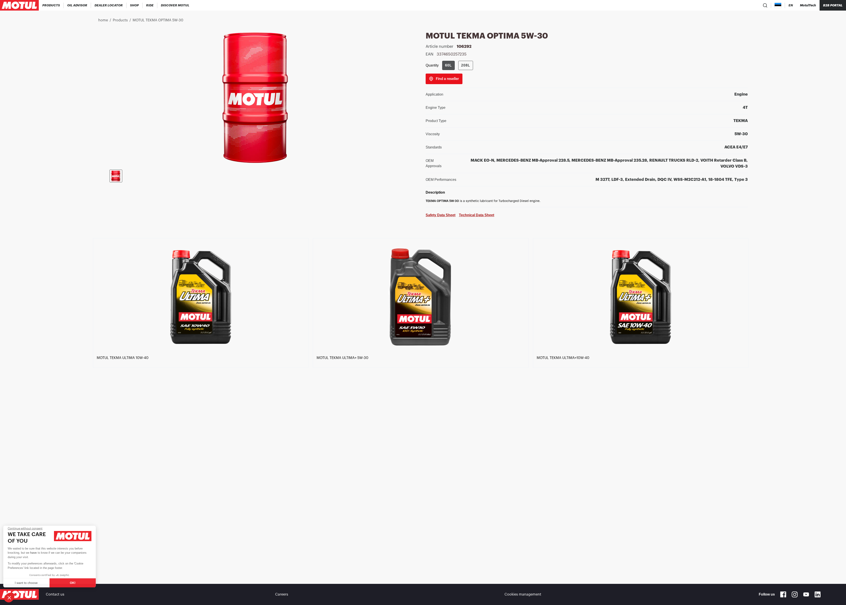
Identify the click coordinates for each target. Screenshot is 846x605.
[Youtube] (806, 594)
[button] (9, 597)
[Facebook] (783, 594)
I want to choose (27, 583)
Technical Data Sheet (476, 215)
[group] (457, 65)
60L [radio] (448, 65)
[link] (134, 5)
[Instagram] (795, 594)
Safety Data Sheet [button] (440, 215)
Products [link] (120, 20)
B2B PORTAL (832, 5)
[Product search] (765, 5)
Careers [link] (281, 594)
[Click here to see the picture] (115, 176)
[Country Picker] (778, 5)
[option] (203, 403)
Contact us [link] (55, 594)
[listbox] (423, 403)
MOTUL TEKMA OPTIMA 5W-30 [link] (158, 20)
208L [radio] (465, 65)
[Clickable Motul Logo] (19, 5)
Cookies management (523, 594)
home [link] (103, 20)
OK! (74, 583)
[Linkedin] (817, 594)
